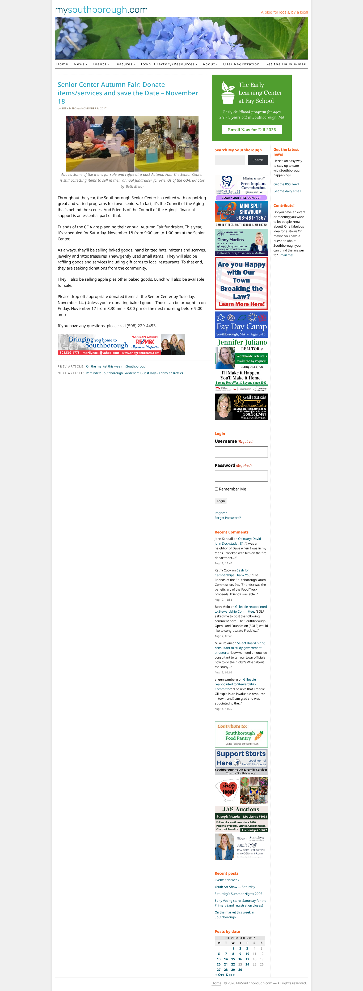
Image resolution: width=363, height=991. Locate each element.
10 (247, 953)
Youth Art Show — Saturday (235, 887)
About (209, 64)
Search (258, 160)
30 (240, 969)
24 (247, 964)
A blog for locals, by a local (284, 12)
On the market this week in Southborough (116, 366)
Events (100, 64)
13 (219, 959)
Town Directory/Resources (168, 64)
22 (233, 964)
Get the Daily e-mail (286, 64)
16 (240, 959)
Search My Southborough (238, 149)
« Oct (219, 974)
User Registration (241, 64)
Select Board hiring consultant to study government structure (240, 648)
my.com (101, 9)
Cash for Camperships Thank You (232, 572)
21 (226, 964)
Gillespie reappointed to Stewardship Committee (241, 609)
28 (226, 969)
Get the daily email (287, 191)
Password (233, 465)
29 (233, 969)
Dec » (230, 974)
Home (62, 64)
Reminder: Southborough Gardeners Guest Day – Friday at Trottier (134, 373)
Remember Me (232, 489)
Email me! (285, 255)
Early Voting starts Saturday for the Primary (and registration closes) (240, 903)
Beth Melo (69, 108)
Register (221, 513)
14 (226, 959)
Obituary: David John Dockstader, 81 (238, 541)
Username (234, 441)
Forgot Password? (228, 517)
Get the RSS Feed (286, 184)
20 (219, 964)
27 (219, 969)
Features (124, 64)
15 (233, 959)
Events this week (227, 880)
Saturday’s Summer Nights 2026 (238, 893)
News (79, 64)
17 (247, 959)
